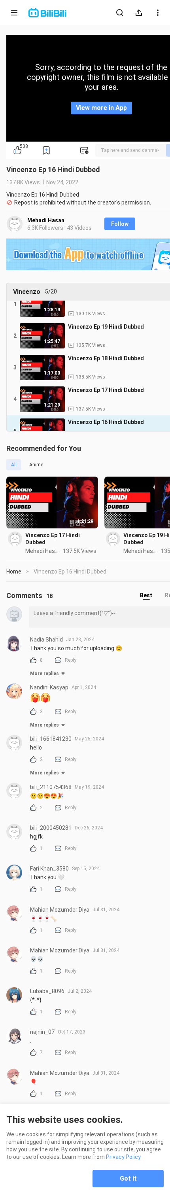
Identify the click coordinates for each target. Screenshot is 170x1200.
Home (13, 571)
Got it (128, 1178)
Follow (119, 224)
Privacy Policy (123, 1157)
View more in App (101, 108)
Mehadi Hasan (45, 220)
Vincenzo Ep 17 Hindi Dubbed (52, 538)
